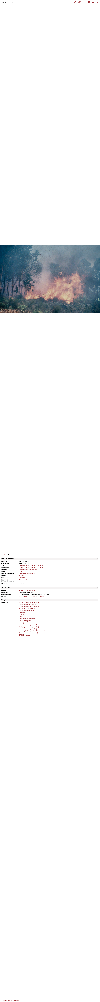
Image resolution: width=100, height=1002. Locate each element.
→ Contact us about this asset (10, 1000)
